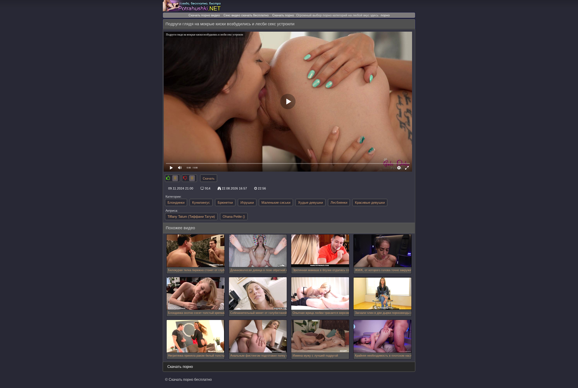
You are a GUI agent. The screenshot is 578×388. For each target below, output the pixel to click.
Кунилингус (201, 202)
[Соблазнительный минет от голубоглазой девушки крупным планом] (258, 293)
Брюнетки (225, 202)
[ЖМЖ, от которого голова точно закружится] (382, 250)
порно (385, 15)
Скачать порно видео (204, 15)
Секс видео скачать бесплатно (246, 15)
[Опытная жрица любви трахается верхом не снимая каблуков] (320, 293)
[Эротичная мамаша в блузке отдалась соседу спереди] (320, 250)
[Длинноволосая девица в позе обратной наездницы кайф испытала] (258, 250)
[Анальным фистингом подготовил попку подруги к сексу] (258, 336)
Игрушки (247, 202)
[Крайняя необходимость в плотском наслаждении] (382, 336)
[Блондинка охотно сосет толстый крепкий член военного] (195, 293)
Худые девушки (310, 202)
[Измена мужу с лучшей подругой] (320, 336)
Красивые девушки (370, 202)
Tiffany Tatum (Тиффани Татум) (191, 216)
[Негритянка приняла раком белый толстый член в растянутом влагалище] (195, 336)
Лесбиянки (339, 202)
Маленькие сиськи (275, 202)
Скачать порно (283, 15)
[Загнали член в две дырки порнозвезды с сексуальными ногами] (382, 293)
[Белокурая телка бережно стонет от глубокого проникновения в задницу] (195, 250)
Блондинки (176, 202)
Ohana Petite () (234, 216)
